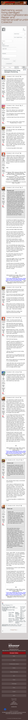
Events (14, 667)
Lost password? (9, 63)
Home (4, 67)
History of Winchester (14, 671)
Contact (14, 691)
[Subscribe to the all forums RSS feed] (2, 603)
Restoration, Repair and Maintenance (16, 67)
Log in (14, 695)
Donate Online (14, 653)
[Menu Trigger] (25, 2)
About (14, 660)
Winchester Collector (17, 718)
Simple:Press (14, 629)
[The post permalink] (19, 76)
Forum (10, 67)
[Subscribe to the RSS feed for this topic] (25, 69)
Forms (14, 687)
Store (14, 675)
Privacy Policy (14, 698)
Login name (4, 48)
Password (4, 53)
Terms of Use (14, 700)
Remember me (6, 58)
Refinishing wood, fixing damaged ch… (25, 67)
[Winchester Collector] (14, 3)
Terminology (14, 683)
